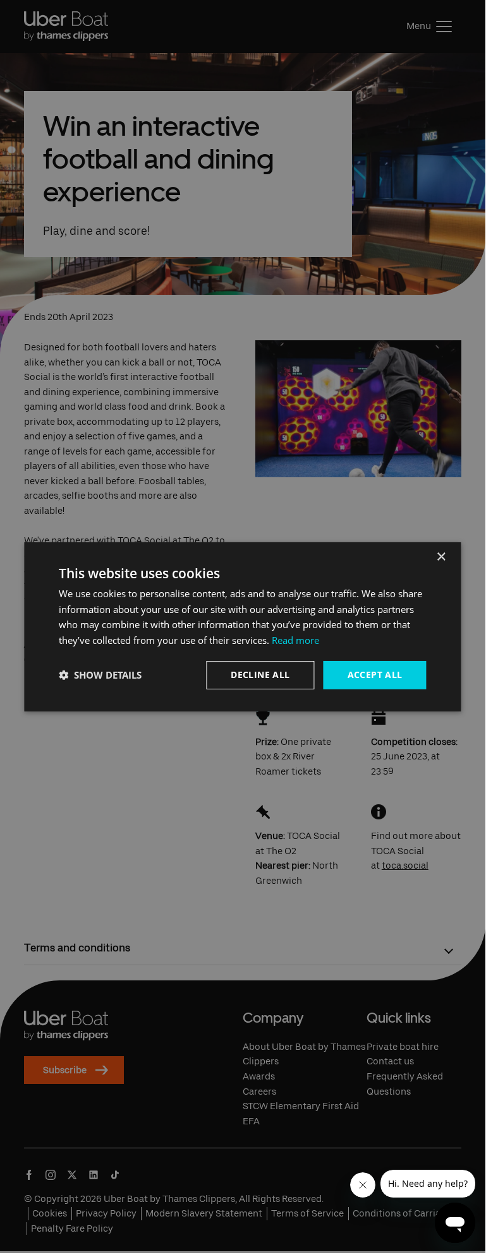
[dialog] (242, 626)
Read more (295, 640)
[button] (100, 675)
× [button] (441, 556)
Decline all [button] (260, 675)
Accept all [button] (375, 675)
